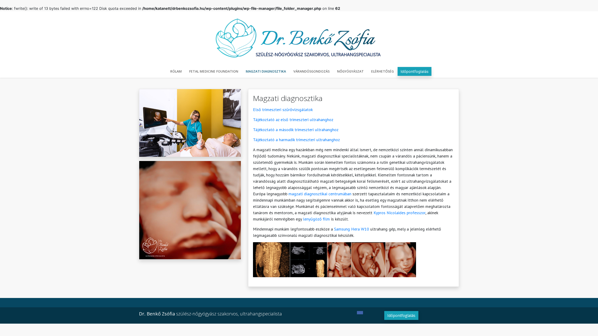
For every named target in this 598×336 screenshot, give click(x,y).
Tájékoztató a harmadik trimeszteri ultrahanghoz (296, 139)
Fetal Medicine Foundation (213, 71)
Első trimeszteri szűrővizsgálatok (283, 109)
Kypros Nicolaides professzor (399, 212)
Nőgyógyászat (350, 71)
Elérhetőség (382, 71)
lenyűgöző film (316, 219)
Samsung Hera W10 (351, 229)
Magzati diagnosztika (266, 71)
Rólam (176, 71)
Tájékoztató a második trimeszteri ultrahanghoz (295, 129)
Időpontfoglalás (414, 71)
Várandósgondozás (311, 71)
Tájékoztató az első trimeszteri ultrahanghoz (293, 119)
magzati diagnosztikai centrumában (319, 193)
